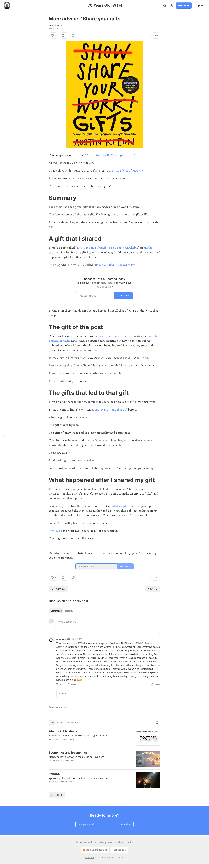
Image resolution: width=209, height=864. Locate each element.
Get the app (119, 849)
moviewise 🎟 (63, 638)
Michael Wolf (55, 25)
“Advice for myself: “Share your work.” (110, 155)
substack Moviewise (124, 506)
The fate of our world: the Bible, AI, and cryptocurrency (78, 735)
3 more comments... (59, 707)
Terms (111, 842)
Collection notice (124, 842)
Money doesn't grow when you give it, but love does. (77, 756)
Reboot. (54, 774)
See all (55, 795)
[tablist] (62, 611)
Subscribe (183, 5)
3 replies (63, 693)
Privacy (102, 842)
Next (150, 588)
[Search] (165, 5)
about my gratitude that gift (109, 409)
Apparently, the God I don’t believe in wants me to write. (78, 778)
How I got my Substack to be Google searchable (107, 248)
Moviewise (55, 531)
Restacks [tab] (69, 610)
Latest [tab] (60, 722)
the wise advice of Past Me (126, 170)
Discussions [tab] (72, 722)
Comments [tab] (56, 610)
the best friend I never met (110, 336)
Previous (60, 588)
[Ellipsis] (158, 638)
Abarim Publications (63, 731)
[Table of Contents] (3, 432)
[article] (104, 737)
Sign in (199, 5)
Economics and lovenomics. (68, 752)
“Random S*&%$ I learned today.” (115, 265)
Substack (89, 857)
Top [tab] (52, 722)
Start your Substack (96, 849)
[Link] (44, 197)
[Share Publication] (171, 5)
